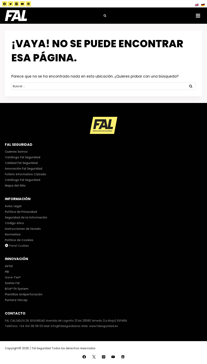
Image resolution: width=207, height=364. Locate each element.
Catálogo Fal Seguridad (22, 157)
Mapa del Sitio (15, 186)
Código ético (14, 223)
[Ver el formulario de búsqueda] (105, 15)
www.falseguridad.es (103, 326)
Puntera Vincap (16, 300)
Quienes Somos (16, 152)
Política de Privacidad (21, 212)
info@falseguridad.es (65, 326)
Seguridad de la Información (26, 217)
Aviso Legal (13, 206)
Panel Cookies (19, 246)
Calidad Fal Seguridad (21, 163)
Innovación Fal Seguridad (23, 169)
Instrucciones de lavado (23, 229)
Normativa (12, 234)
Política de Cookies (19, 240)
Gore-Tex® (13, 277)
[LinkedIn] (28, 3)
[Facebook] (4, 3)
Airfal (9, 266)
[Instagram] (16, 3)
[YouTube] (22, 3)
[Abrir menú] (198, 15)
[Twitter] (10, 3)
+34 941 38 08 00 (31, 326)
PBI (7, 272)
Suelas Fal (12, 283)
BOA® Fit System (16, 289)
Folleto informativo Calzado (25, 174)
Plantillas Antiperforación (23, 294)
